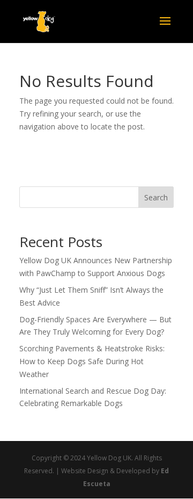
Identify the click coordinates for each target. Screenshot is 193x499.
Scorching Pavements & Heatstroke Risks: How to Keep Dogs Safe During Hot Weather (92, 361)
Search (156, 197)
